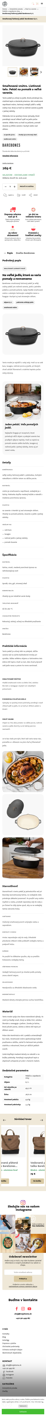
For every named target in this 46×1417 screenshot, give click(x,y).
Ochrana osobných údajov (12, 1350)
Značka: (7, 163)
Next (41, 1120)
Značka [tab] (25, 253)
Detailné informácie (10, 156)
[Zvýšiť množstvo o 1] (14, 187)
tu (42, 1402)
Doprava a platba (9, 1343)
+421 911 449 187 (23, 1318)
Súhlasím (23, 1411)
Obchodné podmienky (10, 1347)
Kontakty (5, 1334)
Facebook (16, 1308)
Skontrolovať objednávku (11, 1353)
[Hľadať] (33, 3)
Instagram (23, 1308)
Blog (4, 1337)
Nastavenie (23, 1406)
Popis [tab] (10, 253)
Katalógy (5, 1340)
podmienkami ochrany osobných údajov (23, 1286)
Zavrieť (38, 201)
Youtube (29, 1308)
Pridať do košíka (27, 186)
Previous (5, 1120)
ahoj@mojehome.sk (23, 1314)
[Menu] (42, 3)
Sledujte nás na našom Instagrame (24, 1208)
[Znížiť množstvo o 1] (5, 187)
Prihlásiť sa (23, 1279)
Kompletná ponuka (9, 1388)
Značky (5, 1391)
